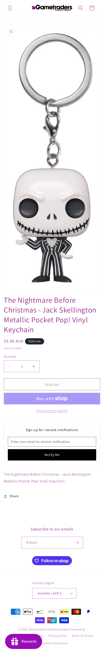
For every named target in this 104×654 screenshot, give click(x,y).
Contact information (54, 643)
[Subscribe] (77, 543)
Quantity (10, 356)
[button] (10, 8)
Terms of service (82, 635)
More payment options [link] (52, 410)
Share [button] (14, 496)
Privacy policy (57, 635)
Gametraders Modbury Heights (49, 629)
